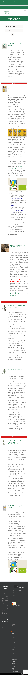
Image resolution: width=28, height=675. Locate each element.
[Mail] (7, 621)
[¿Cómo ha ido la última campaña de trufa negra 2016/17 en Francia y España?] (14, 603)
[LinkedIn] (5, 621)
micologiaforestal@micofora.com (18, 1)
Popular (12, 586)
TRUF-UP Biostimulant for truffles (16, 506)
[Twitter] (5, 619)
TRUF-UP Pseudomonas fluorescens (17, 44)
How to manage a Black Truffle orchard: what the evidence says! (14, 643)
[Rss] (2, 619)
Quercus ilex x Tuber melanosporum (17, 305)
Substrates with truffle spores (15, 87)
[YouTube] (7, 619)
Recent (15, 587)
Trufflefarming (14, 633)
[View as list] (15, 34)
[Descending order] (21, 26)
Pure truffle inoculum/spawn (17, 245)
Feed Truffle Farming (14, 592)
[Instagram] (2, 621)
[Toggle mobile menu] (25, 11)
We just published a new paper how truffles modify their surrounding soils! (14, 665)
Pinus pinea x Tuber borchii (15, 369)
